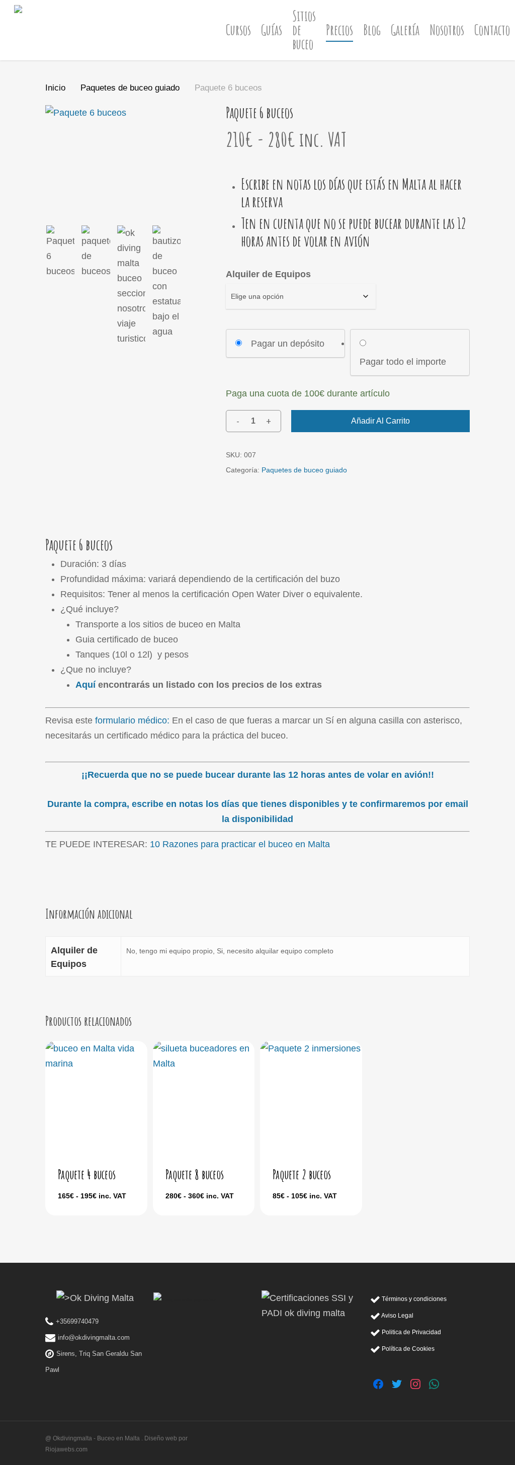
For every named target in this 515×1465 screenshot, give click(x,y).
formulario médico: (132, 720)
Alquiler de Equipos (268, 274)
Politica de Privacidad (410, 1332)
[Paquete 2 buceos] (311, 1095)
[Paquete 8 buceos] (204, 1095)
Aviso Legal (396, 1315)
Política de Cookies (407, 1348)
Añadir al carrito (380, 421)
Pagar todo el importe (403, 362)
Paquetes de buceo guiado (130, 88)
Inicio (55, 88)
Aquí (85, 685)
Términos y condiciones (413, 1298)
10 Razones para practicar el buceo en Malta (240, 844)
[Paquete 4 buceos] (96, 1095)
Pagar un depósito (287, 344)
